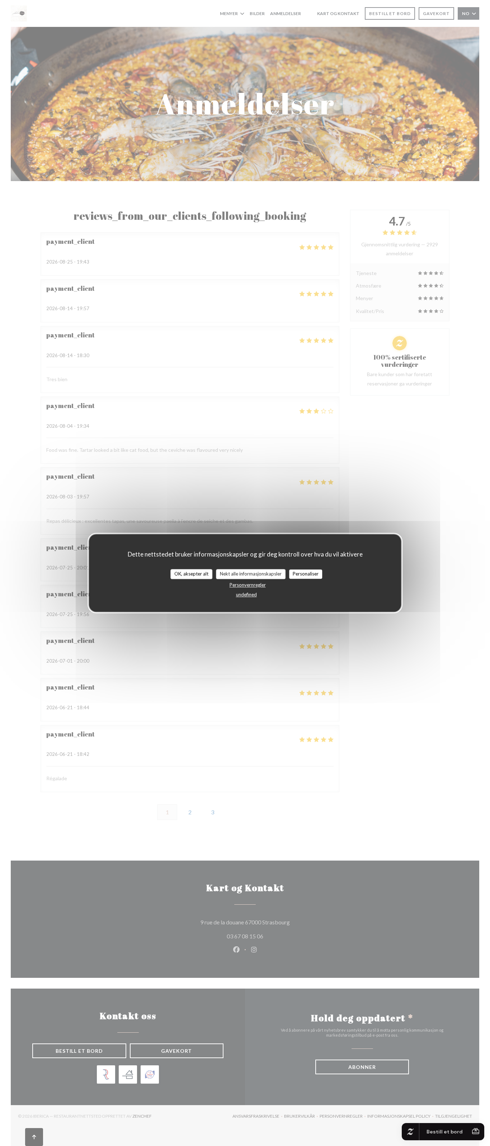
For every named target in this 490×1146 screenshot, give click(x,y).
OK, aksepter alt (191, 574)
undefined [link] (246, 594)
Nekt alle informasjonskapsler (251, 574)
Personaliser (306, 574)
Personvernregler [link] (248, 585)
